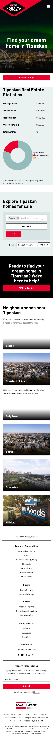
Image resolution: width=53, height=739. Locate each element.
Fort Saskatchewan (26, 551)
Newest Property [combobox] (25, 245)
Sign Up (27, 686)
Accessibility (10, 717)
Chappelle (26, 564)
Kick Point (38, 720)
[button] (13, 218)
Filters (26, 226)
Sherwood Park (26, 572)
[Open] (43, 220)
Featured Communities (26, 546)
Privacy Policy (9, 714)
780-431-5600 (29, 649)
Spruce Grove (26, 568)
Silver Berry (26, 576)
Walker (26, 555)
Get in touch (26, 288)
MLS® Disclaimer (40, 714)
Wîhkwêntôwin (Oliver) (26, 560)
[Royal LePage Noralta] (14, 8)
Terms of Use (23, 714)
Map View (44, 245)
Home (17, 537)
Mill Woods (25, 537)
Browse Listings (27, 77)
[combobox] (29, 218)
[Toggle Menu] (48, 6)
